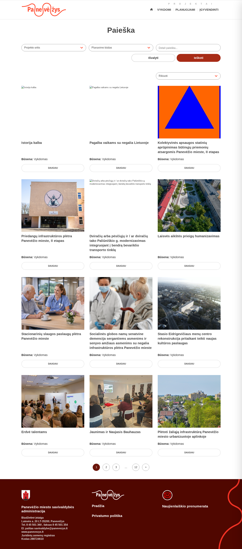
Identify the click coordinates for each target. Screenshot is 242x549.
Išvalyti (153, 58)
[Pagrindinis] (151, 9)
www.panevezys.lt (32, 531)
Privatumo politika (107, 516)
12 (135, 467)
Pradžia (98, 506)
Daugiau (53, 168)
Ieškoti (198, 58)
